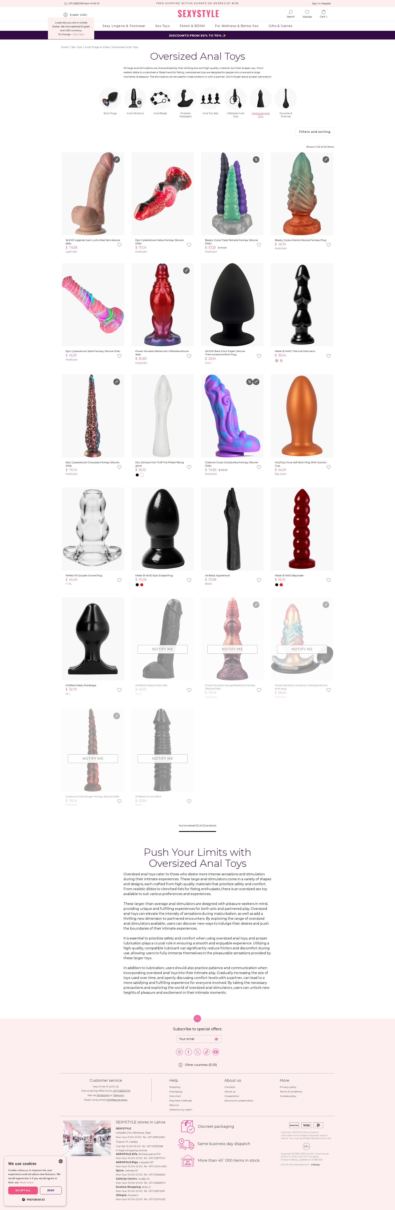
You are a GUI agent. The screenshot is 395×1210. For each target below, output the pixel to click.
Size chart (175, 1096)
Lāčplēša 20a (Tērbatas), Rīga (133, 1132)
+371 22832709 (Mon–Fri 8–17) (84, 3)
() (78, 14)
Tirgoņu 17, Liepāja (127, 1141)
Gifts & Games (280, 26)
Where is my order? (180, 1109)
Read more (26, 1182)
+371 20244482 (157, 1166)
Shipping (174, 1086)
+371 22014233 (156, 1199)
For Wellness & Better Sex (237, 26)
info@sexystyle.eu (116, 1099)
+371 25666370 (157, 1182)
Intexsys (315, 1164)
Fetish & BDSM (192, 26)
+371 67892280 (156, 1137)
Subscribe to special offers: (197, 1029)
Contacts (229, 1086)
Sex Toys (162, 26)
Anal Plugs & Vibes (97, 47)
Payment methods (180, 1100)
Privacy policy (288, 1086)
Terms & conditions (291, 1091)
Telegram (118, 1095)
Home (65, 47)
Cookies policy (288, 1096)
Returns (174, 1105)
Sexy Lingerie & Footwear (124, 26)
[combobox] (61, 1161)
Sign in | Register (321, 3)
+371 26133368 (154, 1146)
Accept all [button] (23, 1190)
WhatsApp (102, 1095)
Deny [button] (51, 1190)
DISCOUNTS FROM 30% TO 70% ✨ (197, 35)
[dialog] (35, 1181)
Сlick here (78, 34)
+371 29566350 (156, 1174)
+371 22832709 (121, 1090)
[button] (35, 1199)
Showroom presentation (238, 1100)
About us (229, 1091)
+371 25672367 (156, 1191)
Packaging (175, 1091)
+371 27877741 (156, 1158)
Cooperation (231, 1096)
